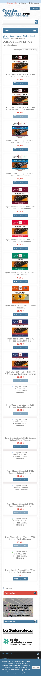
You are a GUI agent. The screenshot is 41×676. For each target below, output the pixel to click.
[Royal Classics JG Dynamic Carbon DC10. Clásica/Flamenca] (20, 63)
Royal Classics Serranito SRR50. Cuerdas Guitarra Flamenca (20, 472)
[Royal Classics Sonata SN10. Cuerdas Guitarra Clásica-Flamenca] (20, 427)
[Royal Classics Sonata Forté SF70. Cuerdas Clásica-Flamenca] (20, 328)
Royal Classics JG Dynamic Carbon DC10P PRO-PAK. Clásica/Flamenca (20, 109)
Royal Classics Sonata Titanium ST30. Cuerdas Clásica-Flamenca (20, 538)
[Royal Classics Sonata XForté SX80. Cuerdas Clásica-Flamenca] (20, 559)
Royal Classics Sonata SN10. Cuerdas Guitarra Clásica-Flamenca (20, 439)
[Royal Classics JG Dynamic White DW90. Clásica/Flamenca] (20, 162)
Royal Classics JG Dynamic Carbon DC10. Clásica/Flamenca (20, 75)
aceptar (36, 668)
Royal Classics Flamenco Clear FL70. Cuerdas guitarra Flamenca (20, 241)
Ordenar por (17, 50)
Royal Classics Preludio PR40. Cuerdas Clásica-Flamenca (20, 274)
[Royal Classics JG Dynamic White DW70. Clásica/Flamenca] (20, 129)
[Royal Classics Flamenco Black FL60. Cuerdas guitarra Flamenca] (20, 195)
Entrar (23, 3)
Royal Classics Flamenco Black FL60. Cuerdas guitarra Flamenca (20, 208)
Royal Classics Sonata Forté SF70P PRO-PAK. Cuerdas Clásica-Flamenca (20, 373)
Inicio (5, 36)
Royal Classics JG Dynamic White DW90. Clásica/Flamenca (20, 175)
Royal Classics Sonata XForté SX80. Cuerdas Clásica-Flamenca (20, 571)
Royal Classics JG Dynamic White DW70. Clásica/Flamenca (20, 142)
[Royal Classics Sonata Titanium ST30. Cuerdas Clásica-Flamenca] (20, 526)
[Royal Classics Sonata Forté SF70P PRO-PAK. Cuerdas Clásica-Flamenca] (20, 361)
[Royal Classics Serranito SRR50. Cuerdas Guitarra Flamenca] (20, 460)
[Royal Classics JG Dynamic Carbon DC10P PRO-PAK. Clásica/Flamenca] (20, 96)
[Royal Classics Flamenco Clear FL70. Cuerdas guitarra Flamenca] (20, 228)
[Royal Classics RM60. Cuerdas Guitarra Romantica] (20, 294)
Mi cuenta (7, 654)
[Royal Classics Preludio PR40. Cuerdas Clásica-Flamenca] (20, 261)
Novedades (10, 621)
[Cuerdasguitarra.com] (16, 16)
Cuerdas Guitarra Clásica (19, 36)
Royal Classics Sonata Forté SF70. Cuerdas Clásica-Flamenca (20, 340)
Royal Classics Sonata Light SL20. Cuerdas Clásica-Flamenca (20, 406)
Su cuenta (35, 3)
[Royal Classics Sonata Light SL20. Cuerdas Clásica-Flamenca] (20, 394)
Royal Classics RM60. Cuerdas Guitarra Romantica (20, 307)
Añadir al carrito (20, 83)
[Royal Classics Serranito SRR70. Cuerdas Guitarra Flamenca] (20, 493)
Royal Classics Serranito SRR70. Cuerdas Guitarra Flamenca (20, 505)
